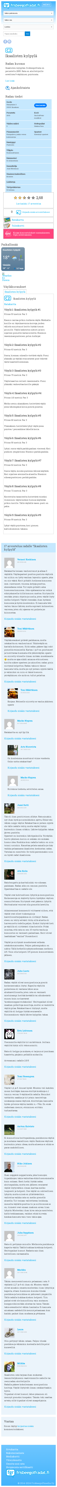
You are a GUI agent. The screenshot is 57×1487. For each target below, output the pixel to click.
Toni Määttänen (25, 628)
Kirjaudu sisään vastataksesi (20, 618)
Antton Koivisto (25, 1126)
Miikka (21, 1363)
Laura (20, 1329)
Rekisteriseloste (15, 1453)
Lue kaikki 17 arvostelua (28, 203)
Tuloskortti (18, 225)
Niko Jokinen (24, 1163)
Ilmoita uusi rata (15, 1463)
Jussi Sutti (23, 805)
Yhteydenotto (14, 1460)
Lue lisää (9, 80)
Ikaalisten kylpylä (15, 291)
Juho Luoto (23, 970)
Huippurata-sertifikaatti (19, 1467)
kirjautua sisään (26, 1426)
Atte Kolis (22, 871)
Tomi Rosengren (25, 1076)
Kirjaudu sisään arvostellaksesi (36, 212)
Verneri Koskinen (26, 559)
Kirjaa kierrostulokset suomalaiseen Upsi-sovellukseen (31, 233)
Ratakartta (18, 219)
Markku (21, 1269)
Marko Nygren (25, 720)
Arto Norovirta (28, 746)
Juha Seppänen (25, 1232)
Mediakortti (13, 1456)
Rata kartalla (40, 105)
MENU (46, 4)
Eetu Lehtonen (25, 1030)
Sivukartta (12, 1449)
